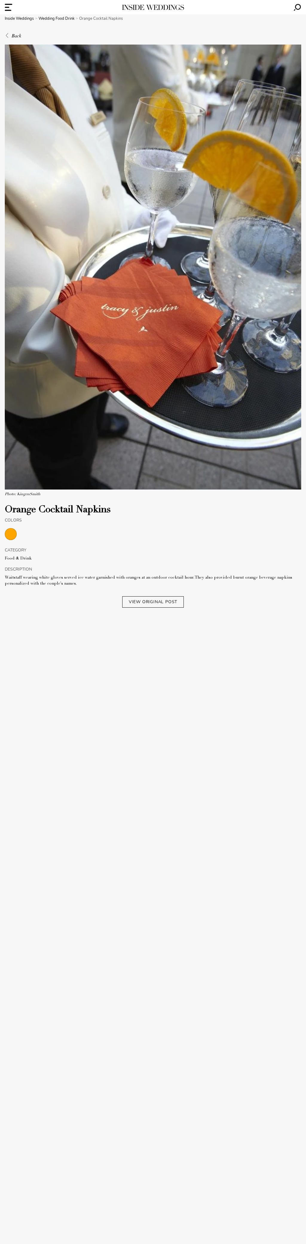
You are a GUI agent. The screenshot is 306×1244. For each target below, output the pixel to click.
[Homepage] (153, 7)
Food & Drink (18, 559)
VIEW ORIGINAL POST (153, 602)
